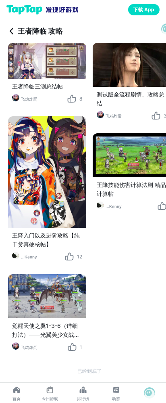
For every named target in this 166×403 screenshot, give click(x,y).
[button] (149, 393)
